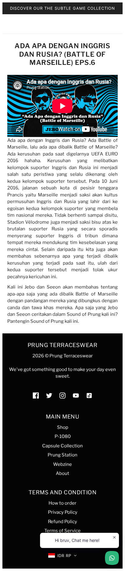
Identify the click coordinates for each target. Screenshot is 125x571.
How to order (62, 503)
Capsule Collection (62, 446)
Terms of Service (62, 530)
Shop (62, 427)
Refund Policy (62, 521)
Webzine (62, 464)
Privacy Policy (62, 512)
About (62, 473)
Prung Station (62, 455)
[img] (35, 395)
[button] (62, 555)
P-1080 (63, 436)
